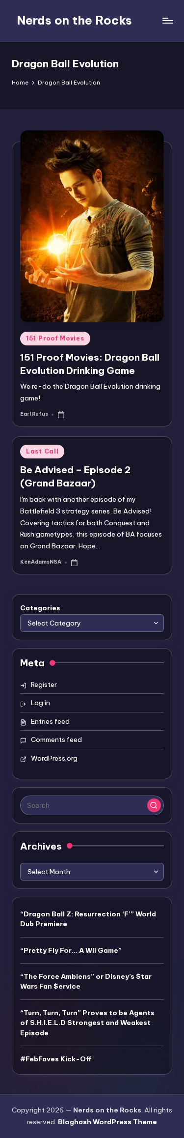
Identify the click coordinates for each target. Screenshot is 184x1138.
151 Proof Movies (55, 338)
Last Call (42, 451)
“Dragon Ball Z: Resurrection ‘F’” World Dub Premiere (88, 919)
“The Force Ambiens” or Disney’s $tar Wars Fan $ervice (86, 981)
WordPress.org (54, 758)
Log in (40, 702)
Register (44, 684)
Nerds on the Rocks (74, 20)
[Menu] (167, 20)
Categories (40, 607)
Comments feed (56, 739)
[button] (154, 805)
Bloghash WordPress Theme (107, 1121)
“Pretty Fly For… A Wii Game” (71, 950)
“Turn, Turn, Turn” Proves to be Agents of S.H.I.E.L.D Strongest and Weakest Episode (87, 1022)
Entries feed (50, 721)
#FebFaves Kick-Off (56, 1058)
